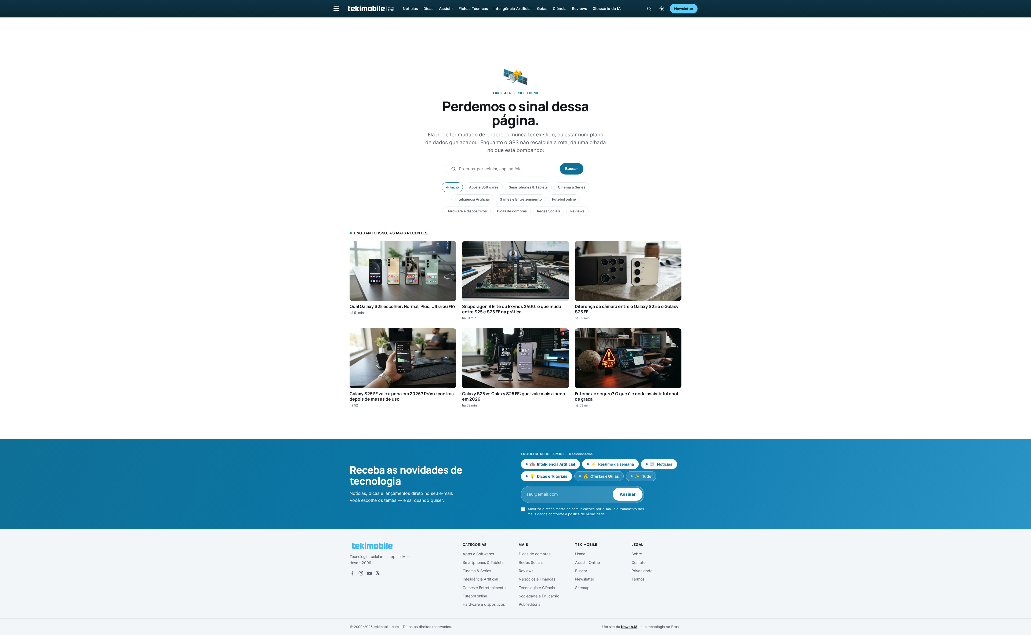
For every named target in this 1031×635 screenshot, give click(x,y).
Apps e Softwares (484, 187)
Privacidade (641, 570)
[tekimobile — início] (371, 8)
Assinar (628, 494)
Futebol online (564, 199)
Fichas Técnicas (473, 8)
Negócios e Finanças (537, 579)
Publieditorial (530, 604)
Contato (638, 562)
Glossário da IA (607, 8)
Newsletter (683, 8)
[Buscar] (649, 9)
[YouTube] (369, 573)
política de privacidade (586, 514)
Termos (637, 579)
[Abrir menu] (336, 8)
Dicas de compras (512, 211)
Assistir (446, 8)
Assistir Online (587, 562)
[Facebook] (352, 573)
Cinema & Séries (571, 187)
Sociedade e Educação (539, 596)
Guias (542, 8)
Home (580, 553)
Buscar (571, 168)
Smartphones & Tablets (528, 187)
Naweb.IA (629, 627)
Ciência (560, 8)
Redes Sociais (548, 211)
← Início (452, 187)
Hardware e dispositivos (466, 211)
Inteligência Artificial (512, 8)
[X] (377, 573)
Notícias (410, 8)
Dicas (428, 8)
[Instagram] (361, 573)
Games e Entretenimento (521, 199)
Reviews (579, 8)
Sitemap (582, 587)
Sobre (636, 553)
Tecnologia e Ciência (537, 587)
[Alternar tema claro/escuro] (661, 8)
